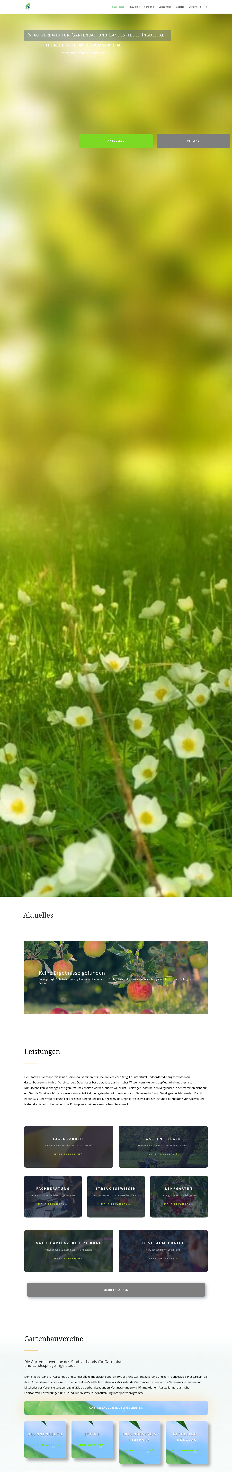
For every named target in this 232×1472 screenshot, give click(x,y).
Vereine (193, 7)
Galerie (180, 7)
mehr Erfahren (67, 1154)
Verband (149, 7)
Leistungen (165, 7)
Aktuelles (134, 7)
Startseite (118, 7)
